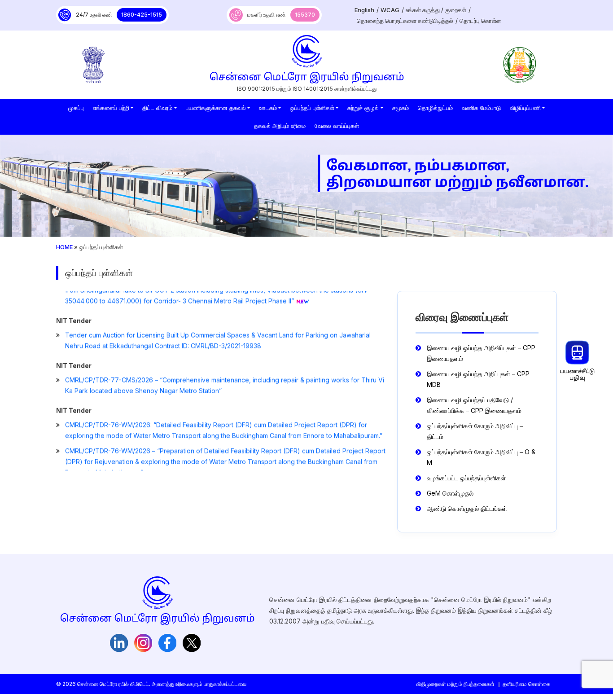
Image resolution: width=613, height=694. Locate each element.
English (364, 9)
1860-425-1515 (141, 14)
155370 (305, 14)
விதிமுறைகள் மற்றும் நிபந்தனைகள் (455, 684)
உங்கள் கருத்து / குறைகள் (436, 9)
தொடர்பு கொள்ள (480, 20)
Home (64, 246)
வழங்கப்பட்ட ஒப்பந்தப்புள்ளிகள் (466, 478)
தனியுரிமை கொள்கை (526, 684)
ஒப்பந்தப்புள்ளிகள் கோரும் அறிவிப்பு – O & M (481, 457)
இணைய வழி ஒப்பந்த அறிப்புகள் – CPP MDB (478, 379)
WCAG (390, 9)
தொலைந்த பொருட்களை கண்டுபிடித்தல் (405, 20)
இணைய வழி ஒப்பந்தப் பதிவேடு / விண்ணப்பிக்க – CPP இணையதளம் (474, 405)
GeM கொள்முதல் (450, 493)
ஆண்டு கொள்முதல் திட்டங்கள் (467, 508)
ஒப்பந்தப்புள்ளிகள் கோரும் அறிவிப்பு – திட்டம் (475, 431)
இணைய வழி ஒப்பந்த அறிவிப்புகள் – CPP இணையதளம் (481, 353)
